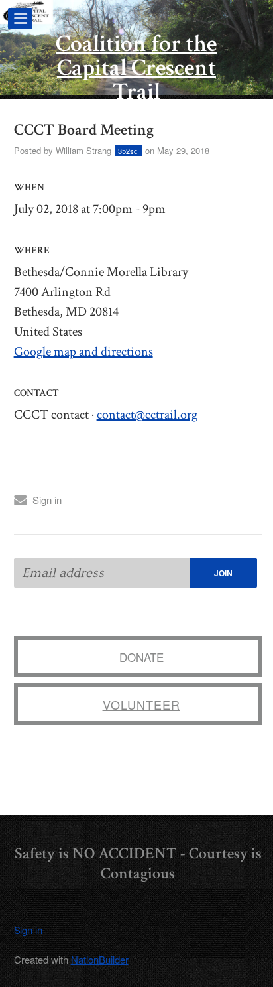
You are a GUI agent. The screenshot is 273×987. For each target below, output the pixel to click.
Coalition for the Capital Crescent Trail (136, 68)
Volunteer (141, 704)
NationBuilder (100, 959)
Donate (141, 657)
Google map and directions (83, 351)
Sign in (47, 500)
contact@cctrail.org (147, 414)
